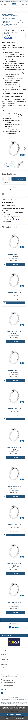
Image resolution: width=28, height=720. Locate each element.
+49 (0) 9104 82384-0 (8, 685)
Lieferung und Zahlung (7, 657)
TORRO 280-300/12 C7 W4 (14, 254)
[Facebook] (2, 693)
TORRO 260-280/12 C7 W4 (14, 331)
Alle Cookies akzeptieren (14, 714)
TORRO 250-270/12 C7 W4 (14, 370)
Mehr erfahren (21, 710)
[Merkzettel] (4, 264)
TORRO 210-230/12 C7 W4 (14, 525)
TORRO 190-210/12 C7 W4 (14, 602)
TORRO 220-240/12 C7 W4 (14, 486)
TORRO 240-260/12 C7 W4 (14, 409)
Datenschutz (4, 659)
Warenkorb (19, 179)
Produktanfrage (14, 190)
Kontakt (3, 667)
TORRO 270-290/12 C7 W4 (14, 293)
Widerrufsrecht (5, 654)
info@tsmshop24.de (8, 680)
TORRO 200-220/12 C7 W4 (14, 563)
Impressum (4, 664)
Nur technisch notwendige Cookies (7, 717)
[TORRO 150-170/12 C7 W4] (2, 35)
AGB (2, 662)
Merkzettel (14, 187)
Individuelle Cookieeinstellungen (20, 717)
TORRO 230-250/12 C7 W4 (14, 447)
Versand (10, 175)
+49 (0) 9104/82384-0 (19, 1)
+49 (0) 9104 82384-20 (9, 682)
